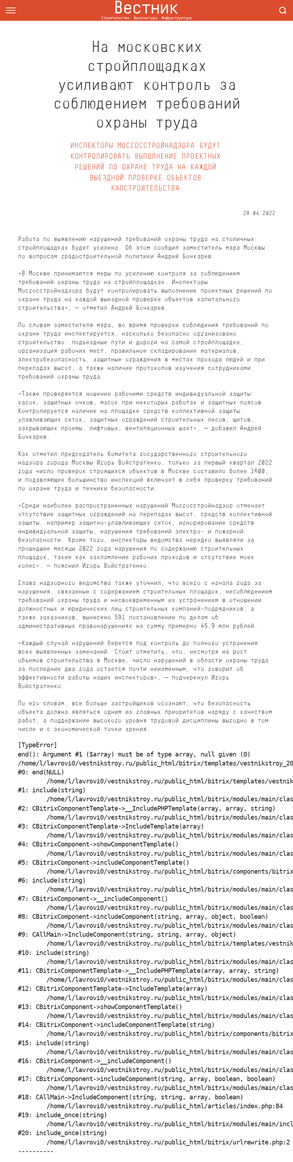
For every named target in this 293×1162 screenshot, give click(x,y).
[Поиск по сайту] (282, 10)
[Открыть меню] (10, 10)
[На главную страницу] (146, 10)
